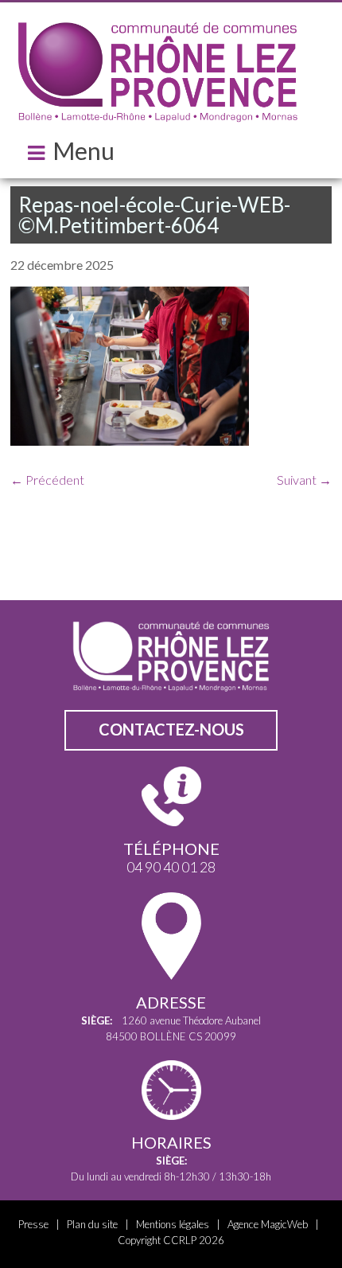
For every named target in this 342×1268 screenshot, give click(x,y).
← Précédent (47, 479)
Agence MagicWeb (267, 1224)
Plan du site (92, 1224)
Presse (33, 1224)
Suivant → (304, 479)
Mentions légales (172, 1224)
